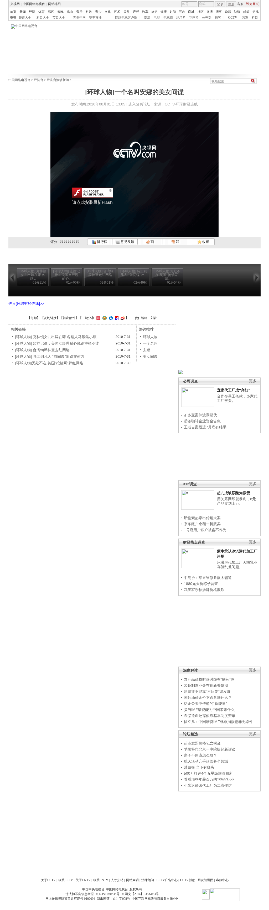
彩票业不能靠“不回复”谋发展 (207, 691)
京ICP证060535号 (108, 894)
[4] (66, 241)
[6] (69, 241)
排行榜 (101, 242)
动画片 (194, 17)
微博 (209, 12)
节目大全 (59, 17)
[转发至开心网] (97, 318)
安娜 (146, 350)
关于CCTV (48, 880)
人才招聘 (117, 880)
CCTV (232, 17)
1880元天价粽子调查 (201, 584)
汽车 (145, 12)
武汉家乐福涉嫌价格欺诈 (204, 590)
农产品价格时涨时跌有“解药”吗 (209, 679)
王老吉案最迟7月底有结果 (205, 427)
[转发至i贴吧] (116, 318)
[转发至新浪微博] (122, 318)
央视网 (15, 4)
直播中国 (79, 17)
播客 (218, 17)
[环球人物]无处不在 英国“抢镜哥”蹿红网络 (49, 363)
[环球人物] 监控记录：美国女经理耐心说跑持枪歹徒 (57, 343)
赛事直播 (95, 17)
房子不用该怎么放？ (200, 755)
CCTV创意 (187, 880)
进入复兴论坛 (139, 104)
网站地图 (54, 4)
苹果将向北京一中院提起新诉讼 (209, 749)
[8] (73, 241)
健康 (164, 12)
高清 (147, 17)
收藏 (205, 242)
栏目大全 (43, 17)
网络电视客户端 (126, 17)
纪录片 (181, 17)
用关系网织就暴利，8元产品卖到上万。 (236, 501)
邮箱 (246, 12)
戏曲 (70, 12)
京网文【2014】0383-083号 (140, 894)
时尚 (173, 12)
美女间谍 (150, 356)
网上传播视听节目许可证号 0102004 (70, 899)
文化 (108, 12)
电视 (13, 17)
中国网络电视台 (34, 4)
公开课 (206, 17)
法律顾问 (147, 880)
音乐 (79, 12)
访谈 (237, 12)
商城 (191, 12)
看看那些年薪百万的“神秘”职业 (209, 779)
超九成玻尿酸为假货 (233, 493)
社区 (200, 12)
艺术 (117, 12)
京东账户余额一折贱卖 (202, 524)
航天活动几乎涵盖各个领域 (206, 761)
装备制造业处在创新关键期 (206, 685)
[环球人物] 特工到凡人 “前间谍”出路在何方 (49, 356)
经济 (32, 12)
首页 (13, 12)
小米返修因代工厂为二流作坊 (208, 785)
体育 (41, 12)
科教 (89, 12)
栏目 (255, 17)
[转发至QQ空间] (104, 318)
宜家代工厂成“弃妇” (233, 390)
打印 (33, 318)
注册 (231, 4)
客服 (240, 4)
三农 (182, 12)
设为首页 (252, 4)
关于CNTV (83, 880)
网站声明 (132, 880)
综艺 (51, 12)
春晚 (60, 12)
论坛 (228, 12)
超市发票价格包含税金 (202, 743)
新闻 (22, 12)
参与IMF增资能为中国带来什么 (209, 709)
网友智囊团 (205, 880)
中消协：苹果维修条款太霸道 (208, 578)
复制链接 (50, 318)
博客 (219, 12)
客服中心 (222, 880)
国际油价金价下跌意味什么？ (208, 697)
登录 (220, 4)
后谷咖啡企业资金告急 (202, 421)
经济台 (38, 80)
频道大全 (25, 17)
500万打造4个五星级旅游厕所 (208, 773)
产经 (136, 12)
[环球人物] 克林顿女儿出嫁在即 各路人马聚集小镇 (55, 337)
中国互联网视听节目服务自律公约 (155, 899)
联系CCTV (65, 880)
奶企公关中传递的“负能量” (205, 703)
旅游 (154, 12)
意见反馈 (127, 242)
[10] (77, 241)
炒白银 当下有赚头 (199, 767)
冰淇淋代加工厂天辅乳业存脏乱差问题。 (237, 564)
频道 (245, 17)
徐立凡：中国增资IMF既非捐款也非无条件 (218, 722)
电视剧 (168, 17)
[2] (62, 241)
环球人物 (150, 337)
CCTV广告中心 (167, 880)
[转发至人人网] (110, 318)
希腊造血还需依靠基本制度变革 (209, 716)
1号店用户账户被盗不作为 (205, 530)
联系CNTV (100, 880)
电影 (157, 17)
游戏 (255, 12)
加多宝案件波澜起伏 (200, 415)
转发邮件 (69, 318)
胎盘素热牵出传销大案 (202, 518)
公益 (126, 12)
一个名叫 (150, 343)
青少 (98, 12)
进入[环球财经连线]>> (26, 303)
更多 (252, 381)
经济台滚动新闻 (58, 80)
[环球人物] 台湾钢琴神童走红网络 (42, 350)
